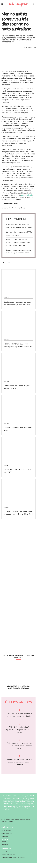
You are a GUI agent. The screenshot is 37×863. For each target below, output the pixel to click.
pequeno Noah (26, 195)
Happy (11, 822)
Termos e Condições (8, 855)
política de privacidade (19, 808)
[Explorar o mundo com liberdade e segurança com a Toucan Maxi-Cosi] (18, 491)
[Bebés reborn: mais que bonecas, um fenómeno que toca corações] (18, 281)
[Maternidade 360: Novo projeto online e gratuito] (18, 365)
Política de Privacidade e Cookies (13, 858)
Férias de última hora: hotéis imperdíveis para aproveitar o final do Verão (19, 729)
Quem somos (6, 831)
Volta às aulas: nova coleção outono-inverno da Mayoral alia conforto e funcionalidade (18, 242)
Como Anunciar (6, 852)
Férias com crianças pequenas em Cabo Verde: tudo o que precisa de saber (19, 746)
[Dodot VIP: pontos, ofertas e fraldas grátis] (18, 407)
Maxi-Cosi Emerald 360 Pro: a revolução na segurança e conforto (18, 345)
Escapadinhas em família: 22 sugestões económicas (18, 657)
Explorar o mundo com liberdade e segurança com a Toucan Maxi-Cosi (18, 513)
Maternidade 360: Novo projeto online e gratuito (17, 387)
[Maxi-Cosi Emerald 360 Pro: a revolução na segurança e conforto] (18, 323)
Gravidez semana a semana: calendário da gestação (18, 687)
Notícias (6, 298)
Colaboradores (6, 833)
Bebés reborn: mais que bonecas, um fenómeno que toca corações (17, 303)
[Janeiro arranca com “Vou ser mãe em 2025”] (18, 449)
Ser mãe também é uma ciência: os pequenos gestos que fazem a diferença (19, 762)
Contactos (5, 836)
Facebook (4, 842)
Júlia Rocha (32, 47)
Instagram (4, 844)
